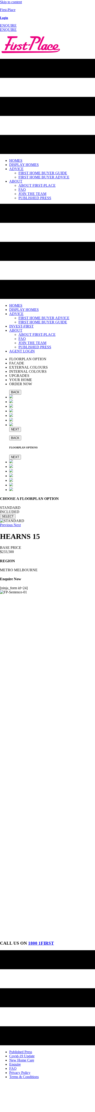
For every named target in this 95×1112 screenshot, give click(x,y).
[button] (8, 25)
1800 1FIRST (41, 943)
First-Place (7, 10)
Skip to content (11, 2)
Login (4, 18)
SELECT (8, 516)
